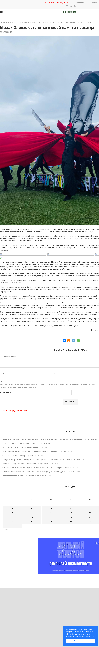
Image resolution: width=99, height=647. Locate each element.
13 (71, 512)
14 (90, 512)
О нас (72, 3)
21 (90, 517)
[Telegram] (73, 340)
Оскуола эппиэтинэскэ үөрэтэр (15, 455)
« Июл (5, 529)
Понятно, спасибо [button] (80, 641)
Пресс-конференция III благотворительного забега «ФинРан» (29, 451)
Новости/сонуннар (69, 23)
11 (32, 512)
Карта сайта (92, 3)
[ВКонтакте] (64, 340)
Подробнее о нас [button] (88, 637)
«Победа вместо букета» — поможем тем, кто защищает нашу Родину (33, 471)
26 (51, 521)
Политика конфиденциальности (14, 410)
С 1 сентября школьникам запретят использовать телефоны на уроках (33, 467)
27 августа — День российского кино (18, 443)
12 (51, 512)
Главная (3, 23)
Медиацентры (15, 23)
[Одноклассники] (68, 340)
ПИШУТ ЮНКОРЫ (86, 23)
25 (32, 521)
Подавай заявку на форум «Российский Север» (22, 463)
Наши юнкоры (51, 23)
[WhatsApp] (78, 340)
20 (71, 517)
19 (51, 517)
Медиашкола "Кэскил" (33, 23)
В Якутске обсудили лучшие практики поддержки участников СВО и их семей (36, 459)
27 (71, 521)
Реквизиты (80, 3)
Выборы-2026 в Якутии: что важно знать (20, 447)
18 (32, 517)
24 (12, 521)
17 (12, 517)
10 (12, 512)
